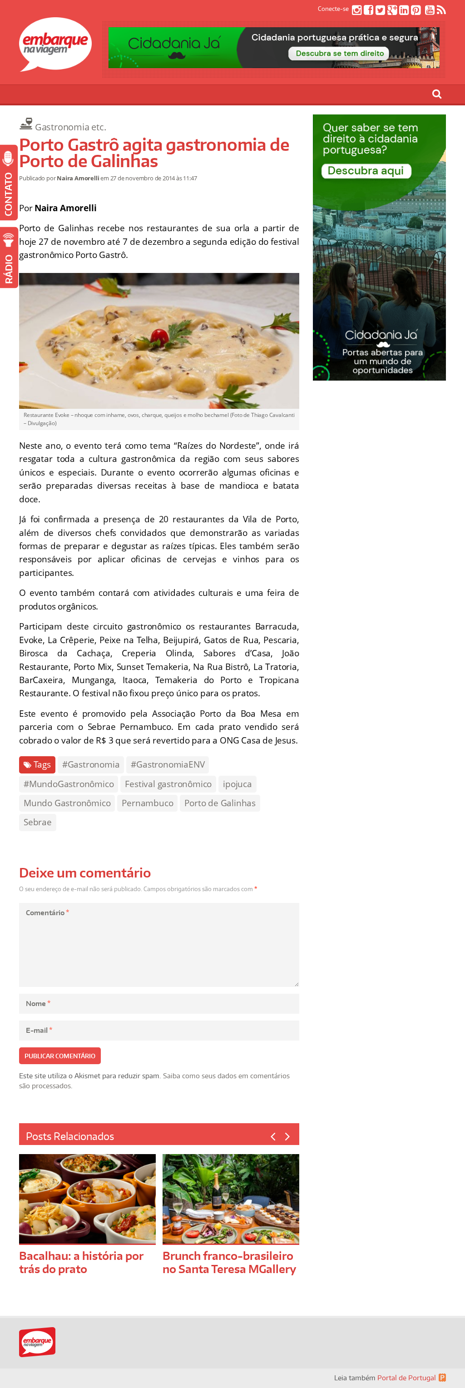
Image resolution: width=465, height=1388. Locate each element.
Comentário (47, 912)
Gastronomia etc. (70, 127)
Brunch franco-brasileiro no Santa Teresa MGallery (229, 1262)
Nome (38, 1003)
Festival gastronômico (168, 784)
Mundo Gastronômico (67, 803)
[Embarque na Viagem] (55, 67)
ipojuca (237, 784)
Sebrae (38, 822)
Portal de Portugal (406, 1377)
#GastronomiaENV (167, 764)
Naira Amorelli (78, 178)
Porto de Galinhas (220, 803)
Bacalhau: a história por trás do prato (81, 1262)
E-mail (39, 1030)
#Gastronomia (91, 764)
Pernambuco (147, 803)
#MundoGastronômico (69, 784)
